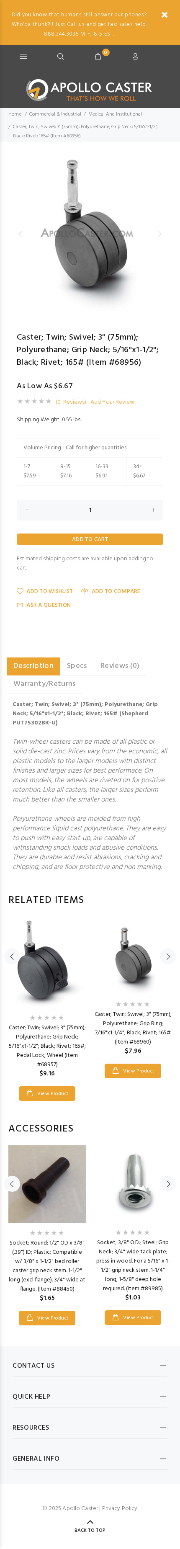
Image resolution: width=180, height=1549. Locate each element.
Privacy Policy (120, 1508)
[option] (90, 233)
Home (14, 114)
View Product (52, 1094)
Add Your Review (112, 402)
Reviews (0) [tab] (120, 666)
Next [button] (159, 234)
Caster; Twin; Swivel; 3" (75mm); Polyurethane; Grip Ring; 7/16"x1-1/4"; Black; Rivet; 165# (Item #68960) (133, 1028)
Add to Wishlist (49, 591)
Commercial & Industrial (55, 114)
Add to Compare (116, 591)
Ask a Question (48, 605)
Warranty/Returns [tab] (44, 684)
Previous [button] (20, 234)
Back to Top (90, 1530)
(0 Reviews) (71, 402)
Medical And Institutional (115, 114)
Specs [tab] (77, 666)
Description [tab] (33, 666)
